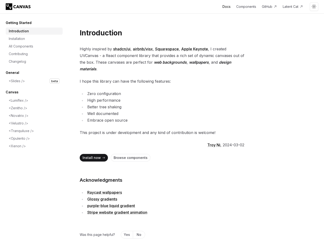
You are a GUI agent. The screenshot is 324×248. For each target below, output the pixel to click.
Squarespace (167, 49)
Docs (226, 7)
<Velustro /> (18, 123)
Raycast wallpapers (104, 192)
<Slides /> (33, 81)
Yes (127, 235)
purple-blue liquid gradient (111, 205)
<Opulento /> (19, 138)
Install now (92, 158)
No (139, 235)
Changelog (17, 61)
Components (246, 7)
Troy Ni (213, 145)
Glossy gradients (102, 199)
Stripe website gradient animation (117, 212)
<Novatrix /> (18, 116)
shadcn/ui (121, 49)
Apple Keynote (194, 49)
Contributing (18, 54)
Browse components (131, 158)
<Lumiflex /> (18, 100)
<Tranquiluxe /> (21, 131)
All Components (21, 46)
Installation (17, 39)
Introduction (19, 31)
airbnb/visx (143, 49)
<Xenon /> (17, 146)
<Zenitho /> (18, 108)
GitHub (267, 7)
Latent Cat (290, 7)
